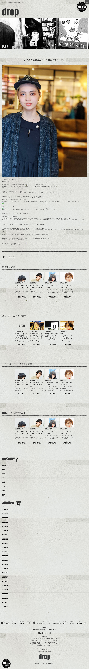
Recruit (79, 622)
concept (21, 622)
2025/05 (5, 573)
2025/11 (5, 547)
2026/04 (5, 526)
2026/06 (5, 518)
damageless (57, 622)
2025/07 (5, 564)
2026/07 (5, 514)
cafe (48, 622)
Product (71, 622)
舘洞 (3, 491)
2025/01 (5, 590)
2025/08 (5, 560)
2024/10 (5, 602)
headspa (42, 622)
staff (8, 622)
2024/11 (5, 598)
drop (4, 465)
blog (34, 622)
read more (21, 296)
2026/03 (5, 530)
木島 (3, 474)
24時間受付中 (82, 7)
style (29, 622)
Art (64, 622)
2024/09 (5, 606)
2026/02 (5, 535)
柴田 (3, 482)
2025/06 (5, 568)
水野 (3, 486)
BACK (12, 257)
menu (14, 622)
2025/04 (5, 577)
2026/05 (5, 522)
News (86, 622)
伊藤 (3, 469)
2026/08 (5, 509)
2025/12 (5, 543)
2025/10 (5, 552)
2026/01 (5, 539)
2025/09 (5, 556)
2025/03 (5, 581)
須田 (3, 495)
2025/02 (5, 585)
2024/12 (5, 594)
